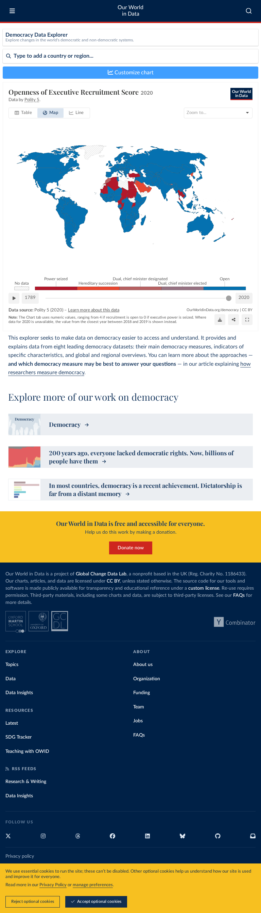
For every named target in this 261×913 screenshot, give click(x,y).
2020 (244, 298)
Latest (11, 723)
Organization (146, 679)
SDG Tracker (18, 737)
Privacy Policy (53, 885)
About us (143, 664)
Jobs (138, 721)
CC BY (247, 310)
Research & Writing (25, 781)
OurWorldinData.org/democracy (213, 310)
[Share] (233, 319)
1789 (30, 298)
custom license (203, 588)
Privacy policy (19, 856)
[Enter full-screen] (247, 319)
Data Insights (19, 692)
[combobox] (249, 10)
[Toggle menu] (12, 11)
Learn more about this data (93, 310)
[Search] (249, 10)
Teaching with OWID (27, 751)
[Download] (219, 319)
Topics (11, 664)
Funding (141, 692)
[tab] (23, 113)
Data (10, 679)
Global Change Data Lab (101, 574)
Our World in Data (130, 11)
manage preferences (93, 885)
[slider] (228, 298)
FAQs (239, 595)
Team (138, 707)
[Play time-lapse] (13, 298)
